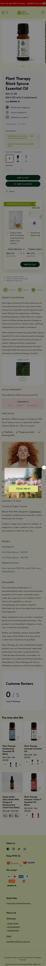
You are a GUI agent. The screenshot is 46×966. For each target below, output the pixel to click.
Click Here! (23, 488)
